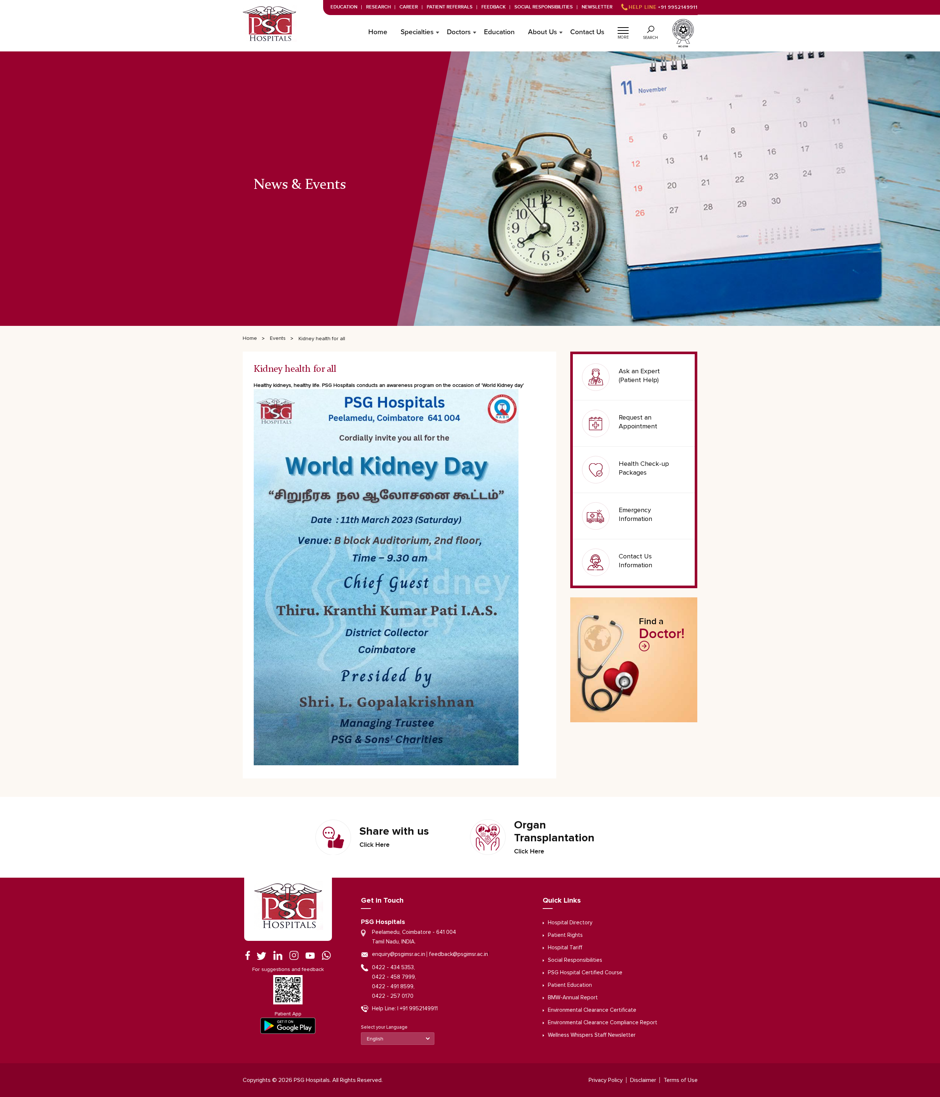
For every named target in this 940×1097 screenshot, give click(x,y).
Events (278, 338)
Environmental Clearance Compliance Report (602, 1022)
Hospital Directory (570, 922)
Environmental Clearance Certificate (592, 1010)
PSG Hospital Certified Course (585, 972)
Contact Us (587, 32)
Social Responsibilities (543, 7)
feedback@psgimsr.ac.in (458, 954)
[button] (623, 29)
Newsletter (597, 7)
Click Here (374, 845)
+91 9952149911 (663, 7)
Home (377, 32)
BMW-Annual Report (573, 997)
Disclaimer (643, 1080)
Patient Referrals (450, 7)
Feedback (493, 7)
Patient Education (570, 985)
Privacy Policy (606, 1080)
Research (378, 7)
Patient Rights (565, 935)
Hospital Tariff (565, 947)
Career (409, 7)
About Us (542, 32)
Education (343, 7)
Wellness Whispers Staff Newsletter (592, 1035)
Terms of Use (681, 1080)
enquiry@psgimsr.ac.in (398, 954)
